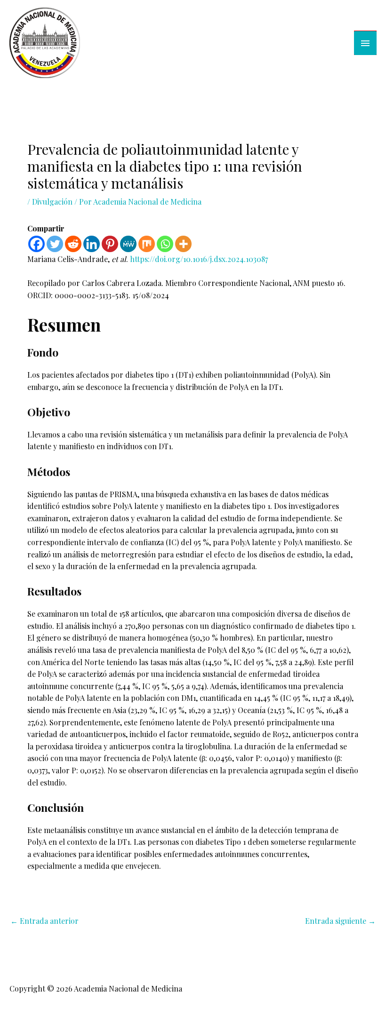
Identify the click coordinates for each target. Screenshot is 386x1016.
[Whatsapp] (165, 244)
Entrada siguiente (340, 921)
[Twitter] (55, 244)
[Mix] (146, 244)
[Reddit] (73, 244)
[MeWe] (128, 244)
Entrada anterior (44, 921)
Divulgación (52, 201)
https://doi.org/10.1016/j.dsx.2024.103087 (199, 259)
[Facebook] (36, 244)
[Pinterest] (110, 244)
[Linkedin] (91, 244)
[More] (183, 244)
